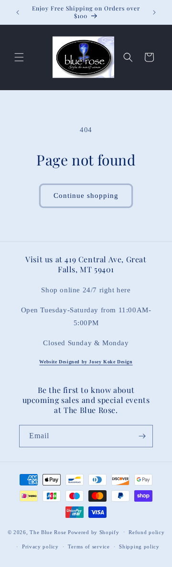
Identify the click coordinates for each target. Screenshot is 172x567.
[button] (19, 57)
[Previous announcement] (17, 12)
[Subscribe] (141, 436)
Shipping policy (139, 546)
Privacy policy (40, 546)
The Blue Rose (49, 532)
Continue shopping (86, 195)
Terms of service (88, 546)
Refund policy (146, 532)
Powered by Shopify (93, 532)
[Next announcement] (154, 12)
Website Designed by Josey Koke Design (85, 361)
